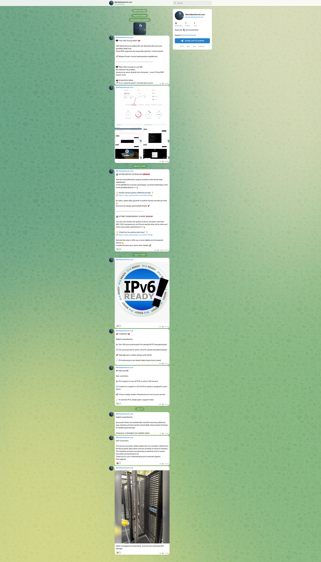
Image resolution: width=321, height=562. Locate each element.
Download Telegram (194, 41)
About (182, 46)
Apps (194, 46)
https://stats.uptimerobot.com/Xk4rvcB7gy (136, 195)
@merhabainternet (188, 35)
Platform (201, 46)
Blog (188, 46)
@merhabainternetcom (194, 17)
